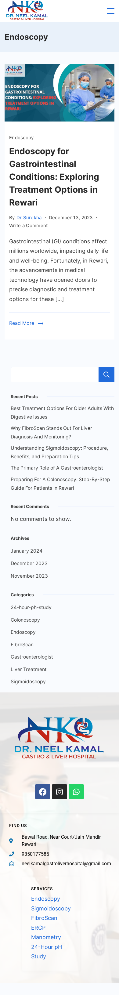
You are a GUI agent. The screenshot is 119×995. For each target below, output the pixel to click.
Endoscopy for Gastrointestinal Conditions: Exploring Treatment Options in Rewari (54, 177)
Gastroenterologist (32, 657)
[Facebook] (42, 791)
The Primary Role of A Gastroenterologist (57, 468)
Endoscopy (21, 137)
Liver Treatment (29, 669)
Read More (21, 323)
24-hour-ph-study (31, 607)
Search (106, 374)
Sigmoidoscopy (28, 682)
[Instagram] (59, 791)
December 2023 (29, 563)
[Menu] (110, 11)
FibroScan (22, 645)
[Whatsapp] (76, 791)
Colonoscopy (25, 620)
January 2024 (26, 551)
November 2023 (29, 576)
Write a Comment (28, 225)
